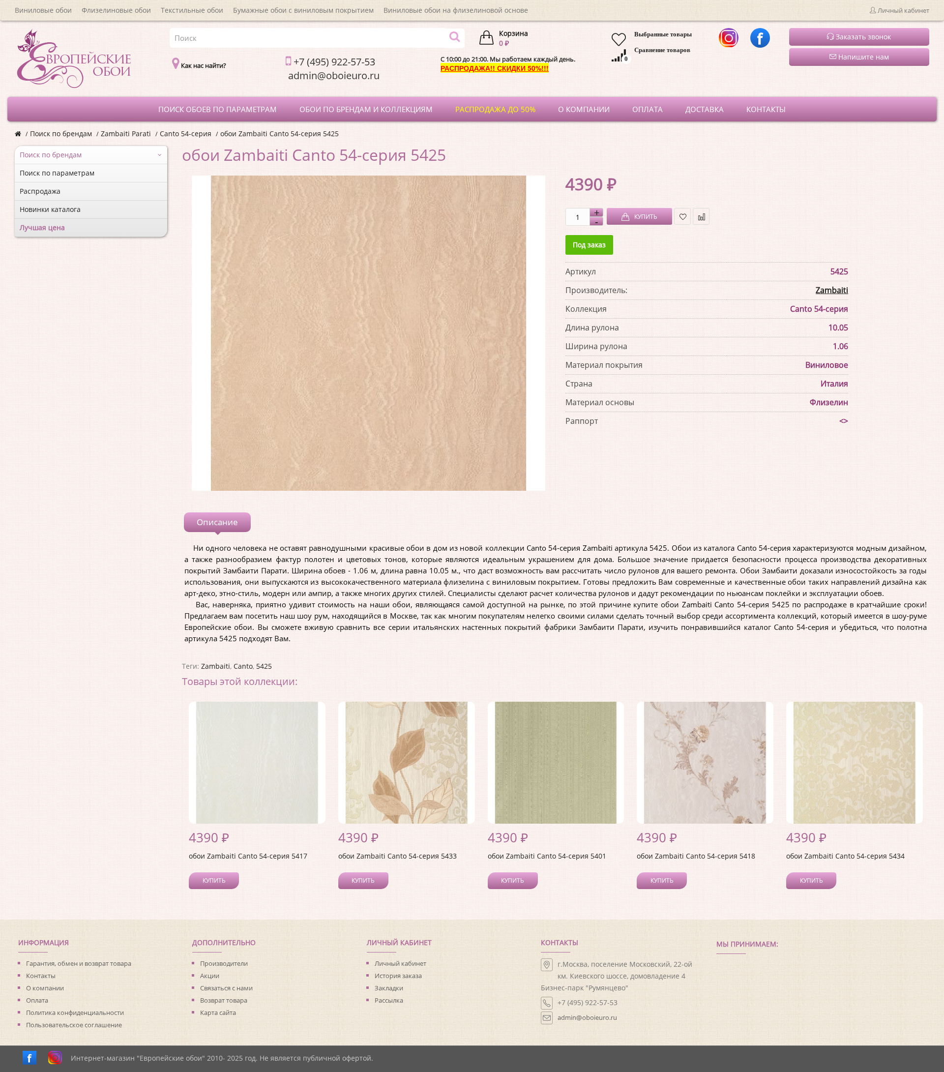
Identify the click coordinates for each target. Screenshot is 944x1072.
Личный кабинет (400, 963)
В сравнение (701, 216)
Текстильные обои (192, 10)
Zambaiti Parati (126, 133)
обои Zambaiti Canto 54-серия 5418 (696, 856)
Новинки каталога (50, 209)
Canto (243, 666)
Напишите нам (862, 56)
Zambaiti (832, 290)
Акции (209, 975)
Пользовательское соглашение (74, 1024)
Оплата (37, 1000)
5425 (264, 666)
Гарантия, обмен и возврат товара (78, 963)
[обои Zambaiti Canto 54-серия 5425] (368, 333)
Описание (217, 522)
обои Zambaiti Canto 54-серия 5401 (547, 856)
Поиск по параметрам (57, 173)
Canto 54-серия (185, 133)
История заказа (398, 975)
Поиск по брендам (61, 133)
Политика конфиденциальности (75, 1012)
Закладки (389, 987)
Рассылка (389, 1000)
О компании (45, 987)
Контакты (41, 975)
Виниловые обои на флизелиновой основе (456, 10)
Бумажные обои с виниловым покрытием (303, 10)
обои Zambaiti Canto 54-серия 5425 (279, 133)
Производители (224, 963)
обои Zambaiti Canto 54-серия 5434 (845, 856)
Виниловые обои (43, 10)
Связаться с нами (226, 987)
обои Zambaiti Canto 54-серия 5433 (397, 856)
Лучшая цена (42, 227)
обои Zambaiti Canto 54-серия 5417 (248, 856)
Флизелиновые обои (116, 10)
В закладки (682, 216)
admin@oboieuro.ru (587, 1017)
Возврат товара (223, 1000)
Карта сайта (218, 1012)
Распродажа (40, 191)
